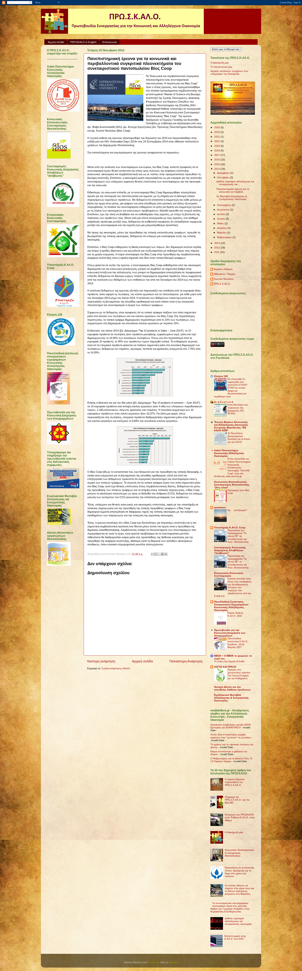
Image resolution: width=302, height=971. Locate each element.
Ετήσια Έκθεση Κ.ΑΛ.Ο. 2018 (235, 614)
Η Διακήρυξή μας (219, 62)
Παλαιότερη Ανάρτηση (186, 661)
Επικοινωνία (109, 42)
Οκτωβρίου (223, 177)
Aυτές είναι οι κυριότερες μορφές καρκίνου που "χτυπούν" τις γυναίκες (230, 736)
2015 (217, 164)
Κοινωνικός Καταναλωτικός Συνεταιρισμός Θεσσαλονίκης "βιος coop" (231, 485)
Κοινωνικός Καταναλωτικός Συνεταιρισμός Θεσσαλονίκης (239, 853)
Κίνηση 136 (221, 376)
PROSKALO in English (83, 42)
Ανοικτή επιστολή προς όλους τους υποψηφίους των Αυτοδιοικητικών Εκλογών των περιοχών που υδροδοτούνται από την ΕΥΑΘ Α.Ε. (232, 587)
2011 (217, 252)
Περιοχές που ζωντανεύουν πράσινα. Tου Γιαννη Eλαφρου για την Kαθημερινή (239, 674)
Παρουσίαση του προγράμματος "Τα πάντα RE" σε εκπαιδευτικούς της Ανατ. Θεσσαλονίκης (238, 536)
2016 (217, 159)
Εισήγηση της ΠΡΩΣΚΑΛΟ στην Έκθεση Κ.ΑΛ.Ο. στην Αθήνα (240, 817)
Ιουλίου (221, 214)
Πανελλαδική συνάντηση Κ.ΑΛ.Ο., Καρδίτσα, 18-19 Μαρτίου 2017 (238, 643)
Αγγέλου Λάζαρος (223, 269)
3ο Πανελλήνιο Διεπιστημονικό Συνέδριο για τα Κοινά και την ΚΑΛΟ (239, 437)
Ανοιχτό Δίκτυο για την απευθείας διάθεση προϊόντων (232, 688)
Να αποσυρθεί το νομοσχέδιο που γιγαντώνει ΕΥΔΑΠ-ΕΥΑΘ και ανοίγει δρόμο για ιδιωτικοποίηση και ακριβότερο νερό (231, 388)
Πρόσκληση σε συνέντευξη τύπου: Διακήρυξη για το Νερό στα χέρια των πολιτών (239, 872)
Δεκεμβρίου (223, 173)
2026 (217, 127)
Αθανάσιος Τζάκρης (224, 274)
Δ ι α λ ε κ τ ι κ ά (223, 402)
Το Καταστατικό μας (221, 67)
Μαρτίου (222, 232)
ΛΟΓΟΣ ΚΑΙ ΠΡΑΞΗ (225, 667)
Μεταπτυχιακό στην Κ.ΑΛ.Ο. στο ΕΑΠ (235, 937)
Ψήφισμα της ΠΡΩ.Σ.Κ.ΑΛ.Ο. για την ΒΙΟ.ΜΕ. (237, 800)
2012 (217, 247)
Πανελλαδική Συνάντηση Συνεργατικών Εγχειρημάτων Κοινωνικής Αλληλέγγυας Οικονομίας (231, 605)
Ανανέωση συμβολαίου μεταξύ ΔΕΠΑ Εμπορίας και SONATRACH (230, 726)
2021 (217, 141)
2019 (217, 146)
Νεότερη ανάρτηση (101, 661)
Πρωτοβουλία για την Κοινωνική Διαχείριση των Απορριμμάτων (229, 633)
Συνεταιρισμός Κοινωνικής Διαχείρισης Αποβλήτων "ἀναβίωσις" (230, 550)
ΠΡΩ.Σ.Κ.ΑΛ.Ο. (222, 284)
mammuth (153, 962)
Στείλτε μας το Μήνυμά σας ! (226, 49)
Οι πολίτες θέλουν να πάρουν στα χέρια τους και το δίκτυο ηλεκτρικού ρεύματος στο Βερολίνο (239, 889)
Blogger (173, 962)
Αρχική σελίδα (56, 42)
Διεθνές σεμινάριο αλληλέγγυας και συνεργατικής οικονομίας (238, 921)
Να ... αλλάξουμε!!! (237, 510)
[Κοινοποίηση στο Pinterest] (166, 554)
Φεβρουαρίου (224, 237)
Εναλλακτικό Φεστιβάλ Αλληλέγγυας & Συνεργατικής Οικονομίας (231, 698)
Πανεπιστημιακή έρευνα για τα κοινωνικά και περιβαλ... (232, 190)
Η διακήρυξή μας (234, 832)
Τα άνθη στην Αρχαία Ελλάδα (229, 661)
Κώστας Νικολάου (224, 279)
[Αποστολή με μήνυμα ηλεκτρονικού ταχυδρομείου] (152, 554)
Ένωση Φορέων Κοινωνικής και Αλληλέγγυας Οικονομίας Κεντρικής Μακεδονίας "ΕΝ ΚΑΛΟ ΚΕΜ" (231, 426)
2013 (217, 243)
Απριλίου (222, 228)
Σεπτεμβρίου (224, 205)
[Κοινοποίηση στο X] (159, 554)
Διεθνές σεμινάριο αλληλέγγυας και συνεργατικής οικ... (235, 183)
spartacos (220, 507)
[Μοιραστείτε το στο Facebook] (162, 554)
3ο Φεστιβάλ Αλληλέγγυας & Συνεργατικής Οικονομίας (231, 197)
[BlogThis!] (156, 554)
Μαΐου (221, 223)
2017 (217, 155)
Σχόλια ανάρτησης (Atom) (116, 668)
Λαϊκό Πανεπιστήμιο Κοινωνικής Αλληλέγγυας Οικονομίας (229, 453)
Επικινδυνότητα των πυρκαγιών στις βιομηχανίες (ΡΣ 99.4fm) (238, 409)
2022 (217, 136)
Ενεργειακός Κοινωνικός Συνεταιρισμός (228, 574)
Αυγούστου (223, 209)
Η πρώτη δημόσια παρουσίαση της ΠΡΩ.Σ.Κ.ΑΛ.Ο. (235, 782)
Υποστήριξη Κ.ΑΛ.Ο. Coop (229, 527)
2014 (217, 169)
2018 (217, 150)
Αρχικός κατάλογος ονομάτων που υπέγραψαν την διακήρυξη (229, 72)
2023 (217, 132)
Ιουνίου (221, 218)
